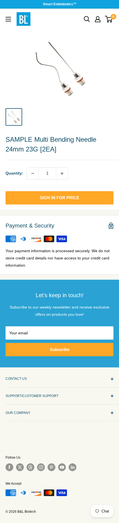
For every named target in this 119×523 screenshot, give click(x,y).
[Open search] (87, 19)
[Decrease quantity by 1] (32, 173)
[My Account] (97, 19)
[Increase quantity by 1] (62, 173)
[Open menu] (8, 19)
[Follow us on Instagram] (41, 467)
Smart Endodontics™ (59, 4)
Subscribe (59, 349)
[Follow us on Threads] (30, 467)
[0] (108, 19)
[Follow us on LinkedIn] (72, 467)
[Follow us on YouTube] (62, 467)
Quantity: (14, 173)
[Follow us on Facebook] (9, 467)
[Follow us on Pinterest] (51, 467)
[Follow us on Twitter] (20, 467)
